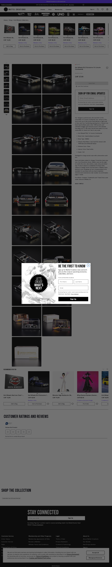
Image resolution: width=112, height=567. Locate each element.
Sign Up (73, 299)
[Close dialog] (88, 265)
